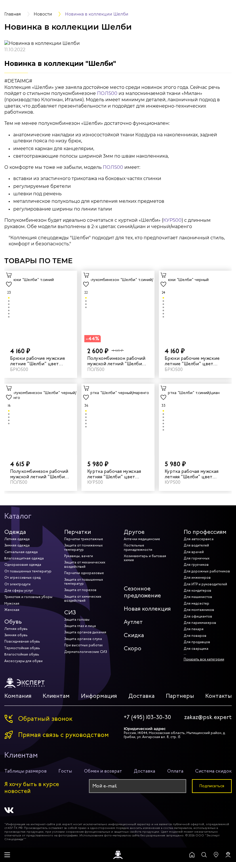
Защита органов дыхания (85, 632)
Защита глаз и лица (80, 626)
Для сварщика (196, 648)
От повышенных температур (28, 571)
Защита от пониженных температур (83, 547)
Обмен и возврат (103, 771)
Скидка (134, 635)
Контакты (218, 696)
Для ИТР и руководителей (205, 584)
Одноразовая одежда (22, 564)
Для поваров (195, 635)
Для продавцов (197, 642)
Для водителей (196, 545)
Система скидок (213, 771)
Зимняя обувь (16, 635)
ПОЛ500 (107, 93)
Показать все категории (204, 659)
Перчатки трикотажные (83, 539)
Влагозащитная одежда (24, 558)
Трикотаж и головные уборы (28, 597)
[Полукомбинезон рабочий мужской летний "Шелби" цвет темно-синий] (117, 306)
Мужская (11, 603)
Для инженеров (197, 577)
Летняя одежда (17, 539)
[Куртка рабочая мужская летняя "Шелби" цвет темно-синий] (195, 419)
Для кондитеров (197, 590)
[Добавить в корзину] (9, 275)
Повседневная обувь (22, 641)
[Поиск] (204, 854)
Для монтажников (199, 609)
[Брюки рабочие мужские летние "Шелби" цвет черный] (195, 306)
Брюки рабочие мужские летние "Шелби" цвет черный (192, 360)
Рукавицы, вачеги (78, 556)
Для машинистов (198, 597)
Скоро (132, 648)
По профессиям (205, 532)
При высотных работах (83, 645)
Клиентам (56, 696)
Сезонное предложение (142, 592)
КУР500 (172, 220)
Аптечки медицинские (142, 539)
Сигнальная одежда (21, 552)
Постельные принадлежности (138, 547)
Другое (134, 532)
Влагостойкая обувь (21, 654)
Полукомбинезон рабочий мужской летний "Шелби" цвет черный (39, 474)
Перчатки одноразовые (84, 573)
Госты (65, 771)
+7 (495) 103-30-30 (147, 717)
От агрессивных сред (22, 577)
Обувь (13, 622)
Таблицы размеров (25, 771)
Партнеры (180, 696)
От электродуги (17, 584)
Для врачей (194, 552)
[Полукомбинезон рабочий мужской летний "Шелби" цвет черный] (40, 419)
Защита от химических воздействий (82, 598)
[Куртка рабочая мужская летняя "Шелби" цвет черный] (117, 419)
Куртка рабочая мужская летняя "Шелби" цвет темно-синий (191, 474)
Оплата (175, 771)
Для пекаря (193, 629)
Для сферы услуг (18, 590)
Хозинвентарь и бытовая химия (145, 558)
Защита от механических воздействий (84, 564)
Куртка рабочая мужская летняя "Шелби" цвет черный (114, 474)
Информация (99, 696)
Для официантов (198, 616)
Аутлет (133, 622)
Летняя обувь (16, 628)
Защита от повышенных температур (83, 581)
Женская (11, 609)
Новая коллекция (147, 609)
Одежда (15, 532)
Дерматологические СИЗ (85, 651)
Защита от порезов (80, 590)
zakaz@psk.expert (208, 717)
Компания (17, 696)
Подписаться (211, 786)
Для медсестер (196, 603)
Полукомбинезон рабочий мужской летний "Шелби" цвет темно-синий (116, 360)
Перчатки (77, 532)
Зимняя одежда (17, 545)
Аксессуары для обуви (23, 661)
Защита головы (77, 619)
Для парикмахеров (200, 622)
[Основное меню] (7, 854)
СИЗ (70, 612)
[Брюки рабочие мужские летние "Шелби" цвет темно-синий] (40, 306)
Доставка (141, 696)
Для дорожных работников (207, 571)
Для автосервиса (199, 539)
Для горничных (197, 558)
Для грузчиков (196, 564)
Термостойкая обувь (22, 648)
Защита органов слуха (83, 639)
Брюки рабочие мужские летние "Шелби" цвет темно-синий (37, 360)
